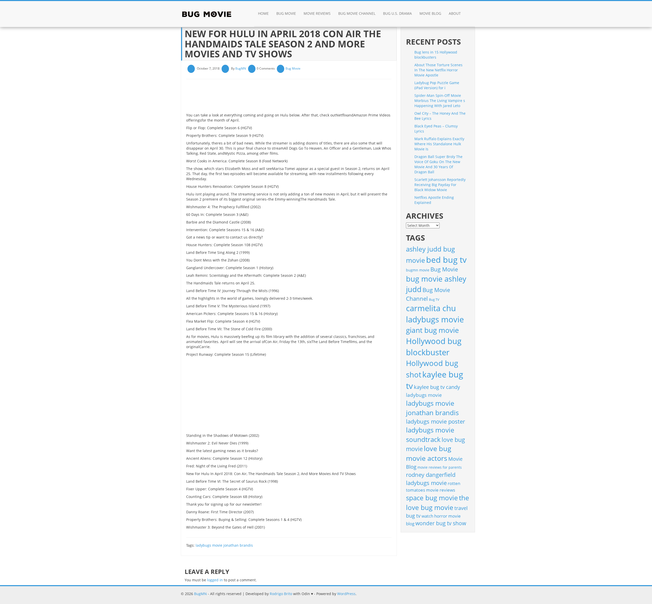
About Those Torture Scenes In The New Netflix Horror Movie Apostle (438, 69)
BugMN (240, 68)
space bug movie (432, 497)
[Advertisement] (279, 97)
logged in (215, 579)
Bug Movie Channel (356, 13)
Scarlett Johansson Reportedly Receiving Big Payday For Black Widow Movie (440, 184)
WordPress (346, 593)
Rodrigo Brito (281, 593)
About (455, 13)
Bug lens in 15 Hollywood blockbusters (435, 55)
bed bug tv (446, 259)
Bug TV (434, 299)
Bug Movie (286, 13)
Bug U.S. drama (397, 13)
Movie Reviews (317, 13)
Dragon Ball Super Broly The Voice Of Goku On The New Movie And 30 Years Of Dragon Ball (438, 164)
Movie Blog (430, 13)
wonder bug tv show (440, 523)
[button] (470, 14)
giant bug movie (432, 330)
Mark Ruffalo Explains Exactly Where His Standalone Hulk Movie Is (439, 143)
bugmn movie (417, 270)
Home (263, 13)
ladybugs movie (424, 395)
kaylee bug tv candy (437, 387)
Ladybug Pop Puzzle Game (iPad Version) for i (436, 85)
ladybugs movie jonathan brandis (224, 545)
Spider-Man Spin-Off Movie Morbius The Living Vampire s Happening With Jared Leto (439, 100)
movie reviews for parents (439, 467)
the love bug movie (437, 502)
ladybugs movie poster (435, 421)
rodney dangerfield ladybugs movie (430, 479)
